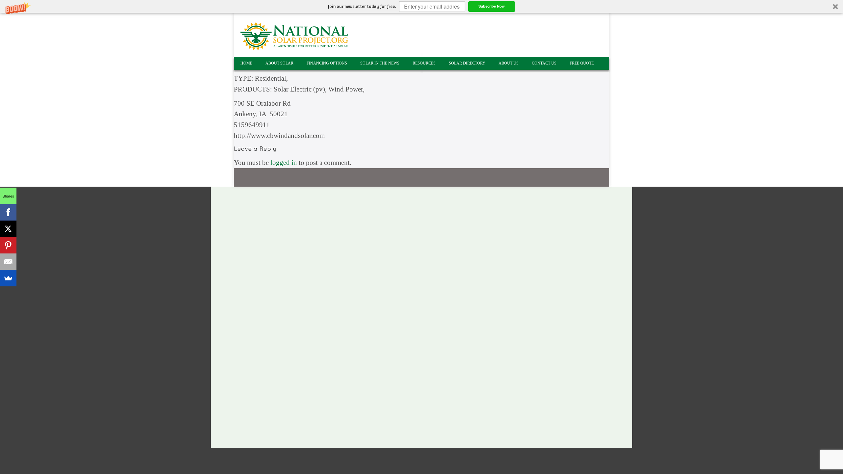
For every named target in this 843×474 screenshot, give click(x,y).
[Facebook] (8, 212)
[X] (8, 229)
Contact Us (544, 63)
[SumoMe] (8, 278)
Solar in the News (379, 63)
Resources (424, 63)
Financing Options (327, 63)
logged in (283, 163)
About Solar (279, 63)
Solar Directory (467, 63)
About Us (509, 63)
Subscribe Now (491, 6)
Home (246, 63)
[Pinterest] (8, 245)
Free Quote (582, 63)
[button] (421, 6)
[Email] (8, 261)
